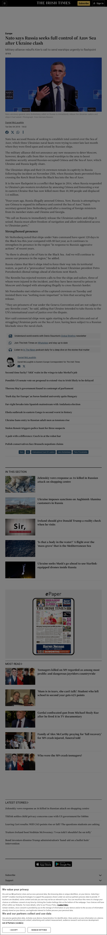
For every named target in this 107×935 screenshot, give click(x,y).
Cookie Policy (62, 905)
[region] (53, 910)
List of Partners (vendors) (12, 923)
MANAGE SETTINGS (39, 930)
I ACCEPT (14, 930)
